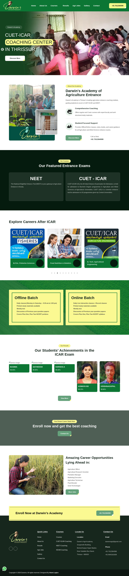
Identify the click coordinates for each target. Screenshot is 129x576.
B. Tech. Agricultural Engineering (58, 263)
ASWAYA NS (83, 386)
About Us (43, 6)
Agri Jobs (76, 6)
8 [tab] (71, 273)
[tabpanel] (27, 248)
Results (66, 6)
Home (33, 6)
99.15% (80, 389)
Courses (54, 6)
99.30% (58, 370)
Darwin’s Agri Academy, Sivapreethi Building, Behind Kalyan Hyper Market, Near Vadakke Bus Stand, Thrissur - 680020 (87, 548)
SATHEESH (38, 367)
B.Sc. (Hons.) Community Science (97, 263)
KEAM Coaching (61, 550)
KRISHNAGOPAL (108, 386)
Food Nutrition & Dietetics (23, 263)
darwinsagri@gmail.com (113, 541)
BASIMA (13, 367)
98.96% (103, 389)
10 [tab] (77, 273)
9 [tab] (74, 273)
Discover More (15, 58)
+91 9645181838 (111, 554)
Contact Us (65, 433)
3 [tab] (57, 273)
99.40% (12, 370)
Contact (96, 6)
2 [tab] (54, 273)
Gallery (87, 6)
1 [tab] (51, 273)
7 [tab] (68, 273)
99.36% (35, 370)
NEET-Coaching (61, 545)
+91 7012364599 (117, 6)
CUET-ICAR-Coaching (63, 541)
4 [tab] (60, 273)
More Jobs (72, 492)
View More (64, 398)
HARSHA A (60, 367)
